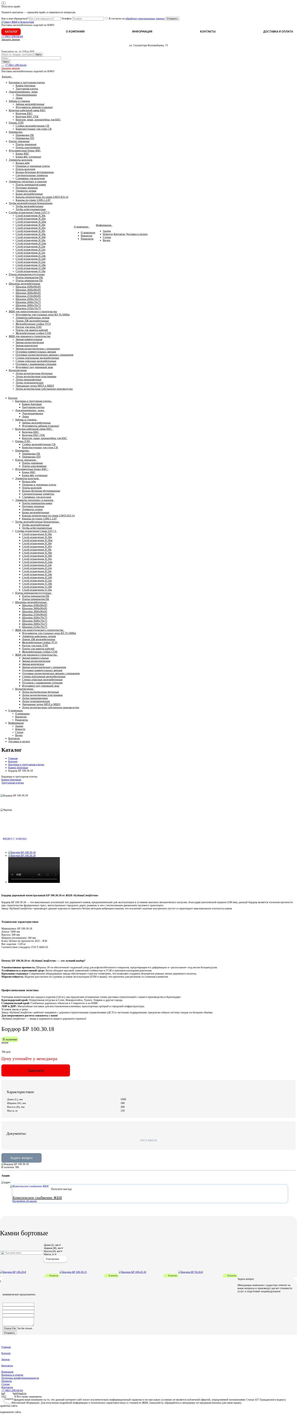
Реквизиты (87, 238)
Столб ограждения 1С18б (31, 268)
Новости (108, 234)
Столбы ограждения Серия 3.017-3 (29, 212)
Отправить (172, 18)
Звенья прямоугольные (29, 339)
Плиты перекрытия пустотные (27, 274)
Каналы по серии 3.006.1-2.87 (33, 200)
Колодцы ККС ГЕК (27, 116)
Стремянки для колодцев (30, 178)
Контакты (208, 31)
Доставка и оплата (278, 31)
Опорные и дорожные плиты (33, 166)
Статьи (107, 237)
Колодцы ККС (24, 113)
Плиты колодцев (25, 169)
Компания (7, 1371)
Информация (142, 31)
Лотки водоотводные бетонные (34, 373)
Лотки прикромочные (28, 379)
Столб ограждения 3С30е (30, 224)
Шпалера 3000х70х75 (28, 305)
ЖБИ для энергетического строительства (33, 311)
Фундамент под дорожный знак (34, 367)
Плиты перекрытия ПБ (29, 280)
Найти (38, 54)
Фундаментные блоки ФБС (25, 150)
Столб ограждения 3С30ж (31, 221)
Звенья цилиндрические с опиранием (38, 348)
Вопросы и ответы (12, 1374)
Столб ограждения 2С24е (30, 246)
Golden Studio (29, 1412)
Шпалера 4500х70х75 (28, 299)
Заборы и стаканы (19, 101)
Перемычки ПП (25, 138)
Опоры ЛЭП (16, 122)
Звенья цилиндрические (30, 342)
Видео (106, 240)
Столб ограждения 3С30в (31, 234)
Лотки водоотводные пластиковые (36, 376)
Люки (19, 97)
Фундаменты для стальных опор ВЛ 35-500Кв (43, 314)
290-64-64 (12, 36)
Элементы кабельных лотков (33, 317)
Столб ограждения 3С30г (30, 231)
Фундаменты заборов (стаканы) (34, 107)
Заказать (36, 1070)
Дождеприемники (26, 94)
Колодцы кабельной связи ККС (27, 110)
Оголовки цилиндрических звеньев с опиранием (44, 354)
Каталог (11, 31)
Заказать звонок (10, 39)
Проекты (6, 1381)
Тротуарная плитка (27, 88)
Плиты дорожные (19, 141)
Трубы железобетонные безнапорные (30, 203)
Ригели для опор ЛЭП (29, 326)
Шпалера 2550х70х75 (28, 308)
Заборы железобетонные (30, 104)
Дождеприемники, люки (23, 91)
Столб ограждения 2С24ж (31, 243)
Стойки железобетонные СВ (32, 125)
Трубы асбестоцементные (31, 209)
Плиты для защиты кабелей (32, 330)
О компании (75, 31)
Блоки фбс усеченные (28, 156)
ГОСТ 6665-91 (148, 1140)
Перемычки (16, 131)
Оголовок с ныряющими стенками (36, 364)
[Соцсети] (8, 1397)
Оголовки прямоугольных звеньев (36, 351)
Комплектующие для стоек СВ (34, 128)
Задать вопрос (21, 1158)
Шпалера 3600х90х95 (28, 289)
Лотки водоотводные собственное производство (44, 388)
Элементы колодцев (20, 159)
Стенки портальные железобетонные (37, 357)
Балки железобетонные (29, 193)
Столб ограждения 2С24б (31, 258)
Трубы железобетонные (29, 206)
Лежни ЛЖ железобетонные (32, 320)
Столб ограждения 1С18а (30, 271)
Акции (107, 231)
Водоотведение (18, 370)
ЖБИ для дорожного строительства (29, 336)
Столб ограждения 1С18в (31, 265)
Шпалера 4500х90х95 (28, 286)
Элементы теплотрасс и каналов (28, 181)
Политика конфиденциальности (20, 1377)
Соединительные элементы (32, 175)
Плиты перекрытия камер (31, 184)
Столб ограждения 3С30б (31, 237)
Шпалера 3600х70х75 (28, 302)
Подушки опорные (27, 187)
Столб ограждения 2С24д (31, 249)
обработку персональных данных (145, 18)
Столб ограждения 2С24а (30, 261)
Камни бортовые (25, 85)
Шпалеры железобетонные (24, 283)
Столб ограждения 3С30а (30, 240)
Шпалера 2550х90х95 (28, 296)
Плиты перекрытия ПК (29, 277)
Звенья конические (27, 345)
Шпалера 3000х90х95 (28, 292)
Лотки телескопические (29, 382)
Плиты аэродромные (28, 147)
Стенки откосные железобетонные (36, 361)
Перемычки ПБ (25, 135)
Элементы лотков (26, 190)
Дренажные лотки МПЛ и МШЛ (35, 385)
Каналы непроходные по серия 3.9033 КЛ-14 (42, 196)
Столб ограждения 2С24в (31, 255)
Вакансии (86, 235)
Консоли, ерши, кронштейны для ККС (38, 119)
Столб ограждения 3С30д (31, 227)
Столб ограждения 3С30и (31, 218)
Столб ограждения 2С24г (30, 252)
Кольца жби (23, 162)
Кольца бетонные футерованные (35, 172)
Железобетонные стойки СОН (33, 333)
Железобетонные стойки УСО (33, 323)
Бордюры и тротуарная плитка (27, 82)
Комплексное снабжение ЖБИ (37, 1197)
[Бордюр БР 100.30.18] (22, 852)
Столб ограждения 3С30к (31, 215)
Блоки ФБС (22, 153)
